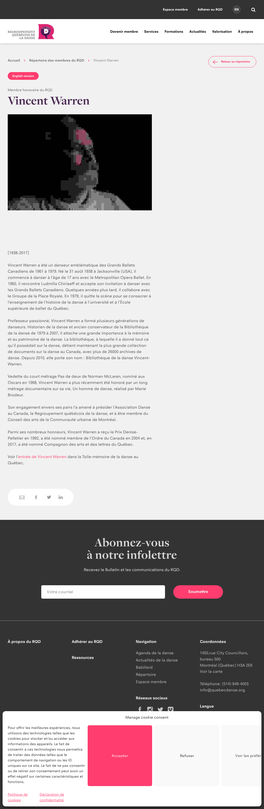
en (236, 9)
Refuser (187, 755)
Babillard (144, 667)
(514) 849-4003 (235, 683)
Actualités (197, 32)
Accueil (14, 60)
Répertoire (146, 674)
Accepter (120, 755)
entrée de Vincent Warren (42, 456)
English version (23, 76)
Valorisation (222, 32)
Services (151, 32)
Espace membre (175, 9)
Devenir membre (124, 32)
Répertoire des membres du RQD (56, 60)
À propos (245, 32)
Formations (173, 32)
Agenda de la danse (155, 652)
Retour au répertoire (235, 61)
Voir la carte (211, 671)
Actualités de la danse (157, 660)
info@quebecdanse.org (222, 689)
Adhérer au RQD (210, 9)
